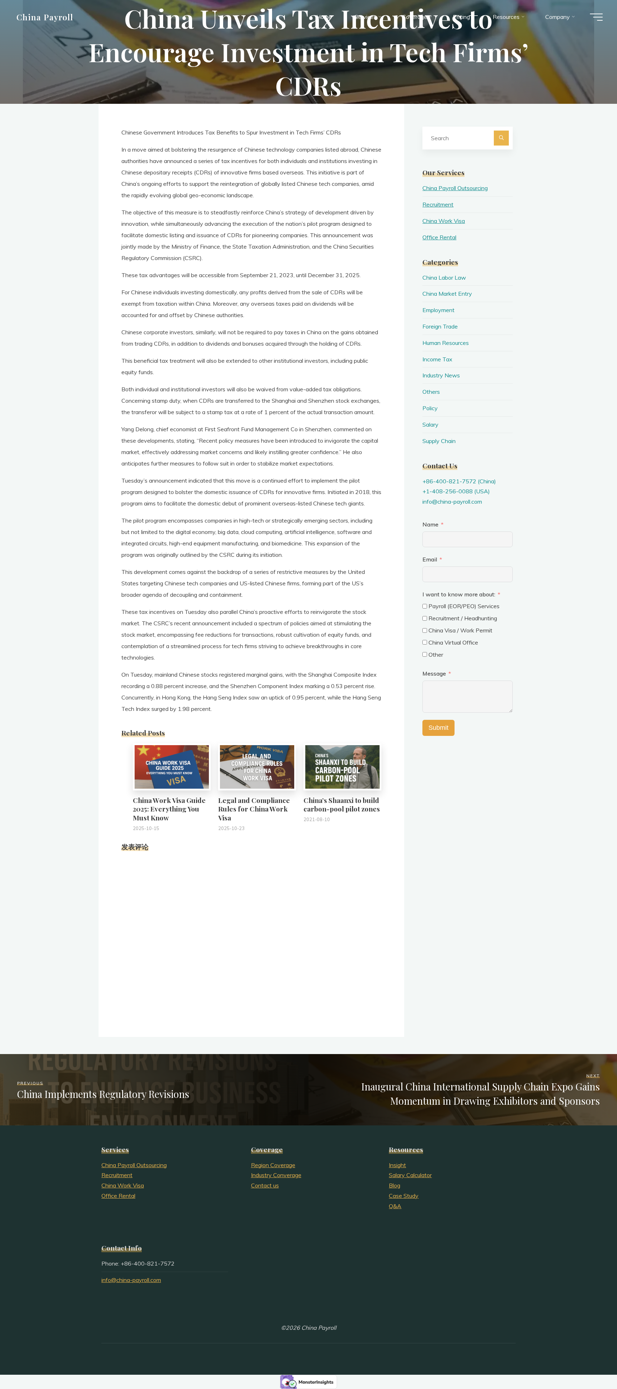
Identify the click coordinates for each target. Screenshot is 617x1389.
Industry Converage (276, 1175)
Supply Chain (439, 440)
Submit (438, 727)
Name (430, 524)
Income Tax (437, 359)
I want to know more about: (459, 594)
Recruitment (437, 204)
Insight (397, 1165)
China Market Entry (447, 293)
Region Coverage (273, 1165)
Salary (430, 424)
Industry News (441, 375)
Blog (394, 1185)
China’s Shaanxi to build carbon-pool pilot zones (342, 804)
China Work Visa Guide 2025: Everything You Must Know (169, 809)
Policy (430, 408)
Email (429, 559)
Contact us (265, 1185)
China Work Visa (443, 220)
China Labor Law (444, 277)
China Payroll (45, 16)
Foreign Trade (440, 326)
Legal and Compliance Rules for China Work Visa (254, 809)
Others (431, 391)
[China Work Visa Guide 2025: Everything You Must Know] (172, 766)
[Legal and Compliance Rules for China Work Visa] (257, 766)
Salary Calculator (410, 1175)
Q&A (395, 1206)
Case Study (403, 1195)
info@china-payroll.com (452, 501)
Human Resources (445, 342)
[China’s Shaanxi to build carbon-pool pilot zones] (342, 766)
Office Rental (439, 237)
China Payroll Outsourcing (455, 188)
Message (434, 673)
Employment (438, 310)
